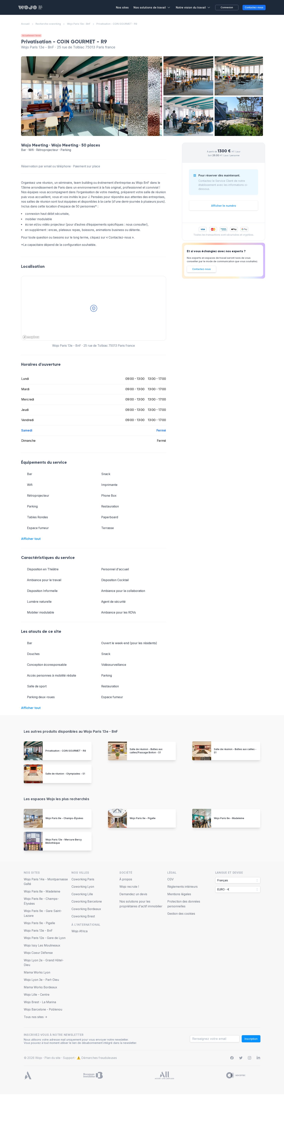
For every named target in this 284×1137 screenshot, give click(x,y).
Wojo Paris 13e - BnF (78, 23)
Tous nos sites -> (35, 1017)
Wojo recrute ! (129, 886)
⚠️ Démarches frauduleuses (97, 1058)
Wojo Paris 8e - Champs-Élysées (64, 818)
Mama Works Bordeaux (40, 987)
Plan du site (52, 1058)
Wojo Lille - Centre (36, 994)
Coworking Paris (82, 879)
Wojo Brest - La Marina (40, 1002)
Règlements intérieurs (182, 886)
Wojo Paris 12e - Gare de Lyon (44, 938)
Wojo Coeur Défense (38, 953)
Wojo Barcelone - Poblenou (43, 1009)
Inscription (251, 1038)
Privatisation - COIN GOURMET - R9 (65, 750)
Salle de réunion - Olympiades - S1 (65, 773)
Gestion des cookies (181, 913)
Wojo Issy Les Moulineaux (42, 945)
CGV (170, 879)
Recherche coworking (48, 23)
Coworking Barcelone (86, 901)
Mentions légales (179, 894)
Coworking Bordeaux (86, 909)
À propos (125, 879)
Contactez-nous (201, 269)
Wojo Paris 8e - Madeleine (229, 818)
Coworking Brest (83, 916)
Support (68, 1058)
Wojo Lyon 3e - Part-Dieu (41, 980)
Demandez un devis (133, 894)
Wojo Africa (79, 931)
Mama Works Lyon (37, 972)
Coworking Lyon (82, 886)
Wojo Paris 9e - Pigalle (143, 818)
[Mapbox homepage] (30, 337)
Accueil (25, 23)
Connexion (227, 7)
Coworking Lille (82, 894)
